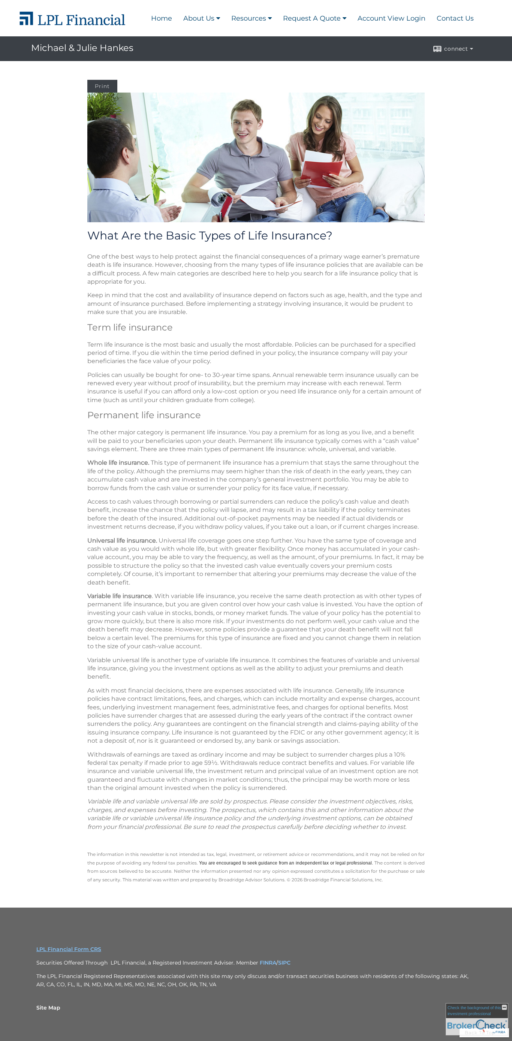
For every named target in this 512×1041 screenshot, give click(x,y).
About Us (198, 18)
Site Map (48, 1007)
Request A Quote (312, 18)
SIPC (284, 962)
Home (161, 18)
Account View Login (391, 18)
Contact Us (455, 18)
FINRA (268, 962)
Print (102, 86)
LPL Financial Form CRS (68, 949)
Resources (248, 18)
